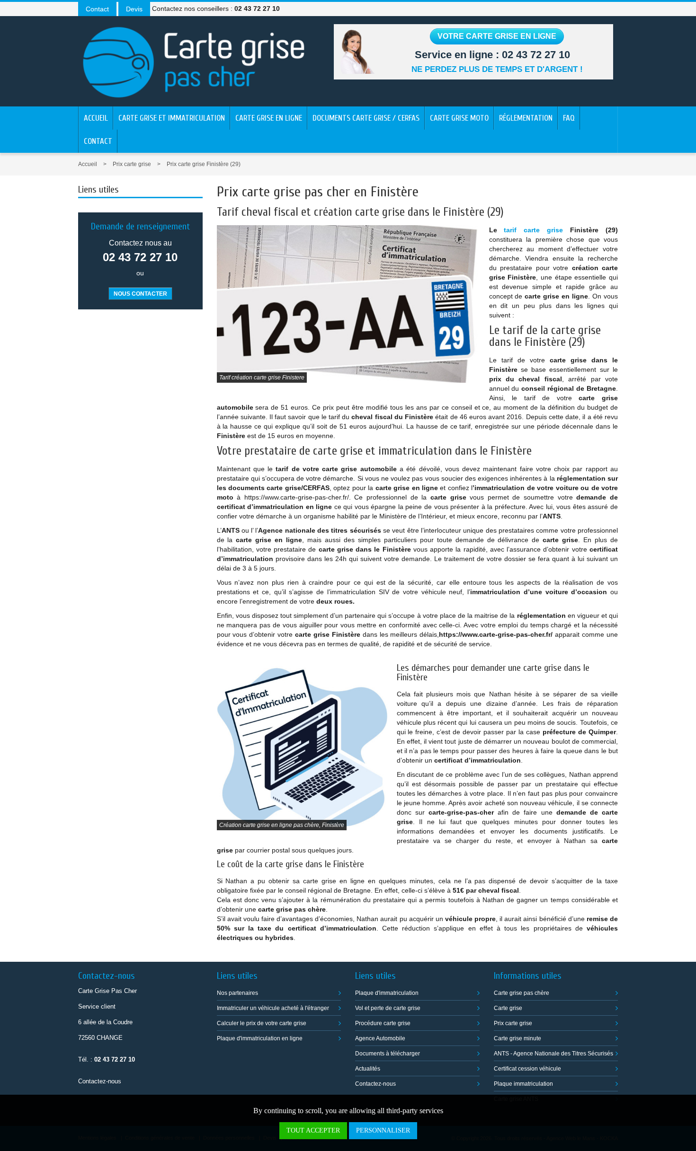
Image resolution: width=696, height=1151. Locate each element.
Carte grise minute (517, 1038)
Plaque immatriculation (523, 1084)
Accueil (96, 118)
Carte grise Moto (459, 118)
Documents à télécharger (387, 1053)
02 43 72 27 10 (536, 55)
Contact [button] (97, 9)
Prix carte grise (132, 164)
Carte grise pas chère (521, 993)
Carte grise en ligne (268, 118)
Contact (98, 141)
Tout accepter (313, 1130)
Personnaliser (383, 1130)
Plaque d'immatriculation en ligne (260, 1038)
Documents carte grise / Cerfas (365, 118)
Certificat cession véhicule (527, 1068)
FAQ (569, 118)
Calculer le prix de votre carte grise (261, 1023)
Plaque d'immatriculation (387, 993)
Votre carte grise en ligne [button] (496, 36)
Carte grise (508, 1008)
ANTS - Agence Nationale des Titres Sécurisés (553, 1053)
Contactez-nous (99, 1081)
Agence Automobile (380, 1038)
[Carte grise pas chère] (194, 60)
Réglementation (526, 118)
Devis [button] (134, 9)
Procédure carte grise (382, 1023)
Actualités (367, 1068)
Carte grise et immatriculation (171, 118)
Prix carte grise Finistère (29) (204, 164)
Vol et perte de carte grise (387, 1008)
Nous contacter (140, 293)
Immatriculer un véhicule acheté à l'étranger (273, 1008)
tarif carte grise (533, 230)
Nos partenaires (237, 993)
